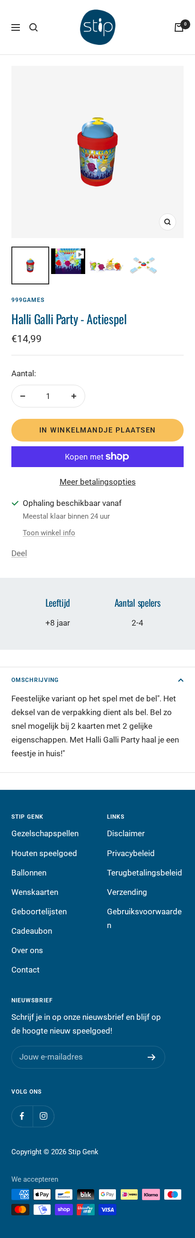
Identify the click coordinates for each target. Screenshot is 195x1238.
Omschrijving (35, 680)
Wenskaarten (34, 892)
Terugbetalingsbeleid (144, 872)
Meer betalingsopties (98, 481)
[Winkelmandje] (179, 27)
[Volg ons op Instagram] (43, 1116)
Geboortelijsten (39, 911)
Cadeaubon (31, 931)
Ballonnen (28, 872)
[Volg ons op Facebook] (22, 1116)
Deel (19, 553)
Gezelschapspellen (45, 833)
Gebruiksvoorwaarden (144, 918)
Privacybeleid (131, 853)
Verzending (127, 892)
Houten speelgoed (44, 853)
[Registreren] (152, 1057)
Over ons (27, 950)
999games (27, 300)
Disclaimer (126, 833)
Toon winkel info (49, 533)
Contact (25, 969)
